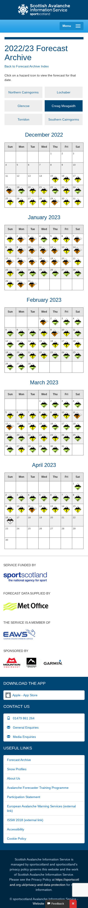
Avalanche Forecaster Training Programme (38, 787)
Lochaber (63, 92)
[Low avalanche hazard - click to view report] (21, 190)
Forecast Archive (19, 760)
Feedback (57, 903)
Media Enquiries (23, 737)
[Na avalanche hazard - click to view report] (10, 520)
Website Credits (44, 903)
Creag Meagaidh (64, 106)
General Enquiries (24, 727)
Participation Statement (23, 797)
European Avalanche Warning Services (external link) (41, 808)
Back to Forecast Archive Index (27, 66)
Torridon (23, 119)
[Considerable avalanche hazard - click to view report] (10, 190)
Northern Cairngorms (23, 92)
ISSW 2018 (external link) (25, 820)
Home (44, 10)
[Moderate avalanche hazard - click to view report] (55, 179)
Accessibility (15, 829)
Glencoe (24, 106)
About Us (13, 778)
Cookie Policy (16, 838)
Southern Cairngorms (63, 119)
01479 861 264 (22, 718)
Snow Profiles (16, 769)
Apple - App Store (24, 695)
